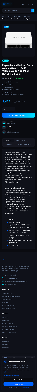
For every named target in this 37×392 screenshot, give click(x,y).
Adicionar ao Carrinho (20, 115)
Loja (9, 16)
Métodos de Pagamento (9, 326)
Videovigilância (7, 293)
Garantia (4, 317)
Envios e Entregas (7, 323)
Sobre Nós (5, 341)
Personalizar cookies (12, 375)
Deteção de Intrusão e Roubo (11, 296)
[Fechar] (32, 361)
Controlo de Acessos (8, 305)
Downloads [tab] (8, 144)
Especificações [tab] (20, 140)
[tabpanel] (18, 199)
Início (4, 16)
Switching (27, 16)
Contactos (5, 347)
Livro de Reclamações (9, 332)
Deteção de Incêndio (8, 308)
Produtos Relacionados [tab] (24, 144)
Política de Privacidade (23, 387)
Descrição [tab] (8, 140)
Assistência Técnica (8, 329)
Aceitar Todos (18, 384)
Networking (17, 16)
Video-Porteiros (7, 299)
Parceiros (5, 344)
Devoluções (5, 320)
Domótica (5, 302)
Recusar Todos (18, 380)
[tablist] (18, 142)
